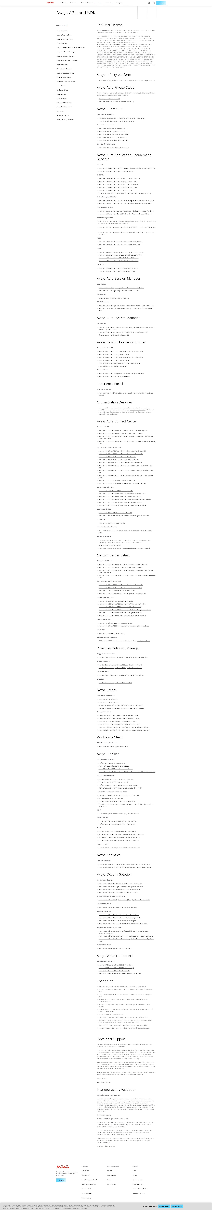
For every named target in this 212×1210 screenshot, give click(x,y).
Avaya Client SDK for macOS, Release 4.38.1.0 (113, 137)
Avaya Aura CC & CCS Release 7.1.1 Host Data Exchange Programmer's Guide (122, 505)
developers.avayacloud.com (146, 80)
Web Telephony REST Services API (109, 99)
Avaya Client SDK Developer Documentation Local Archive (117, 121)
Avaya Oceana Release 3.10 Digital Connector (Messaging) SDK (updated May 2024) (124, 900)
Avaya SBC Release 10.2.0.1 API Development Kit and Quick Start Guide (121, 357)
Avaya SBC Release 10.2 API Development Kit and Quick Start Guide (119, 363)
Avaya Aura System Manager (66, 56)
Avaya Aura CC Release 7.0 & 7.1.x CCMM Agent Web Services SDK (119, 460)
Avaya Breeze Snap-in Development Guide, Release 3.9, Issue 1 (118, 721)
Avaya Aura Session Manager (66, 52)
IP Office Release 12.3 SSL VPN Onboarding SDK (113, 782)
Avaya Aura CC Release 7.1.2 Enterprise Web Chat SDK (115, 513)
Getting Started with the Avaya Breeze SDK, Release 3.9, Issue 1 (118, 715)
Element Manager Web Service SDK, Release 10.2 (114, 298)
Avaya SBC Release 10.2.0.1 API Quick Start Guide (114, 360)
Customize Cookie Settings (150, 1206)
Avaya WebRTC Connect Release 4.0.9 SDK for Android (115, 965)
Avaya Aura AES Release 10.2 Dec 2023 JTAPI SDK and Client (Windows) (121, 242)
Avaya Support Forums (104, 1082)
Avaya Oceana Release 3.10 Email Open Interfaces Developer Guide (119, 918)
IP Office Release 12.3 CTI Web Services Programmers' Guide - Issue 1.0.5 (121, 834)
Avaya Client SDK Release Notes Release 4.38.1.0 (114, 148)
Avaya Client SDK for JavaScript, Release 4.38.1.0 (114, 134)
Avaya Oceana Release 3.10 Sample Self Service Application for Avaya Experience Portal (126, 936)
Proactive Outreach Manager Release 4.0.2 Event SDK (115, 683)
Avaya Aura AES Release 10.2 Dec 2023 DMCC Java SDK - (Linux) (118, 182)
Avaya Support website (137, 410)
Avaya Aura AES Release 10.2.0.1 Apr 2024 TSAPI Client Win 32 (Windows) (121, 252)
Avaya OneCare (101, 1078)
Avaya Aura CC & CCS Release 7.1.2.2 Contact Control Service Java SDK (121, 434)
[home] (50, 3)
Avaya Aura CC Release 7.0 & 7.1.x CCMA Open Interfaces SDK (117, 457)
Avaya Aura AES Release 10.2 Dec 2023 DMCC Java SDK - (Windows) (119, 179)
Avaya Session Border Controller (67, 60)
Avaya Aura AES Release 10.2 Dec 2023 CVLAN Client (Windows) (118, 268)
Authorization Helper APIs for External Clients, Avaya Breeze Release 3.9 (121, 705)
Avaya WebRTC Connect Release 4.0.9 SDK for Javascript (116, 968)
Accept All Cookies (177, 1206)
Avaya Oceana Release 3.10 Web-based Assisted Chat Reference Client (120, 884)
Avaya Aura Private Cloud (65, 39)
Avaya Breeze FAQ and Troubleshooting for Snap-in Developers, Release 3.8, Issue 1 (124, 730)
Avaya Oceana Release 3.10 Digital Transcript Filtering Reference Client (121, 887)
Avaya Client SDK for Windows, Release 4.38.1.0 (113, 140)
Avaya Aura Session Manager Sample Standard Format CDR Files (119, 291)
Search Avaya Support (104, 1115)
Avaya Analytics (62, 98)
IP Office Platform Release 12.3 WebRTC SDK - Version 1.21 (117, 824)
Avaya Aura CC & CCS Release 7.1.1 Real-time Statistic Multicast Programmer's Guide (125, 499)
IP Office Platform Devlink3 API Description (112, 763)
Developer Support (63, 115)
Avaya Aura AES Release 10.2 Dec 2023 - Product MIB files (116, 171)
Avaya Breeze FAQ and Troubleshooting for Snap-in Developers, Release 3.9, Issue (124, 727)
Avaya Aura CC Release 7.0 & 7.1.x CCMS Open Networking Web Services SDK (122, 451)
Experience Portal (62, 65)
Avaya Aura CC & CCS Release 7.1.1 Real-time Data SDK (116, 491)
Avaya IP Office (61, 94)
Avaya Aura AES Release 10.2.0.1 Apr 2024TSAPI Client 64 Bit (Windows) (121, 255)
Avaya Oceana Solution (64, 103)
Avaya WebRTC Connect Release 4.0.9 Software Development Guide (120, 974)
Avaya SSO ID (139, 1074)
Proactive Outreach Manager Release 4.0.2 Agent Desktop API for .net (120, 665)
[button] (154, 3)
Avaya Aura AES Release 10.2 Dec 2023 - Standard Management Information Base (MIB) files (127, 168)
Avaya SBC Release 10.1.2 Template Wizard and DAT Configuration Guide (121, 374)
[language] (149, 3)
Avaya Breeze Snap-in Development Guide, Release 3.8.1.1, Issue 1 (119, 724)
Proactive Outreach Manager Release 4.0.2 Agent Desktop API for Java (120, 668)
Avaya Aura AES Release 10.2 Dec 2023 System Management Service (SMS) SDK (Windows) (126, 201)
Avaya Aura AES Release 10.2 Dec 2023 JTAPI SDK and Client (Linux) (119, 245)
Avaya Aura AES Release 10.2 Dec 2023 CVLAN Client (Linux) (117, 271)
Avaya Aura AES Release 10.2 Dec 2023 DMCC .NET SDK (116, 190)
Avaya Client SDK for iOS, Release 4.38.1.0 (112, 131)
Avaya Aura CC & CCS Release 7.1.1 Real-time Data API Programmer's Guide (122, 494)
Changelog (60, 111)
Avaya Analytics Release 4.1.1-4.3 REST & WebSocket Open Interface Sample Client (124, 864)
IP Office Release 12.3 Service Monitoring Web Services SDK (117, 831)
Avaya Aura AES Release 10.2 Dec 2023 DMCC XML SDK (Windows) (119, 184)
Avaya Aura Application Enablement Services (71, 48)
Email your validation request (106, 1146)
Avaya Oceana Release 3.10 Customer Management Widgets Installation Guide (123, 924)
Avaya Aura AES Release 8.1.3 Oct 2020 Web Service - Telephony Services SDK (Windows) (126, 211)
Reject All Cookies (164, 1206)
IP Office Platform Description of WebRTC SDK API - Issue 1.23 (118, 821)
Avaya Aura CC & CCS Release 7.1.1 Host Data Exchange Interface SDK (120, 502)
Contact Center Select (64, 77)
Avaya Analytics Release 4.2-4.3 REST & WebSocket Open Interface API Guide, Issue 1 (125, 867)
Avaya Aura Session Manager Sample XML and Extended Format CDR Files (121, 288)
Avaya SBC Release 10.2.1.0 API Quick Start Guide (114, 354)
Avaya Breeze (61, 86)
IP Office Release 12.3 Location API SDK (111, 798)
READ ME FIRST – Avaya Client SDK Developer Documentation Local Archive (122, 118)
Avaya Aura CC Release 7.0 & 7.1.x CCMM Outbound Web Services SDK (120, 463)
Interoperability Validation (65, 120)
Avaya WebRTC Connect (64, 107)
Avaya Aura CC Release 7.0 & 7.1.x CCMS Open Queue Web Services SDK (121, 454)
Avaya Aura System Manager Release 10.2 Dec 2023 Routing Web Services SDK (123, 332)
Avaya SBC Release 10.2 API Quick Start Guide (113, 366)
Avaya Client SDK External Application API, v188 (113, 747)
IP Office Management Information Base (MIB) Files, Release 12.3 (119, 814)
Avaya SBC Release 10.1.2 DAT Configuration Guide (114, 376)
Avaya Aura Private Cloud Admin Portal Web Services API (116, 102)
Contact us (161, 3)
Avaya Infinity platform (64, 35)
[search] (154, 3)
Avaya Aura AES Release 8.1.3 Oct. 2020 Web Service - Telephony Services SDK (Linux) (125, 214)
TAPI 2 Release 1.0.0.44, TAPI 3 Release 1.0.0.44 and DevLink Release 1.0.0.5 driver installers (127, 772)
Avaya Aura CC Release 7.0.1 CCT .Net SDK (112, 523)
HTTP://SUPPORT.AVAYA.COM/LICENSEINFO (110, 44)
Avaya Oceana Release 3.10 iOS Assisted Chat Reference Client (118, 892)
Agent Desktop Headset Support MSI (110, 545)
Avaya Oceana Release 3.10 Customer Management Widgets (117, 921)
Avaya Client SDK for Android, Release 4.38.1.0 (113, 129)
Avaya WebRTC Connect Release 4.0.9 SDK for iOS (114, 971)
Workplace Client (62, 90)
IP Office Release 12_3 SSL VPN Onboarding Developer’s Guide (118, 785)
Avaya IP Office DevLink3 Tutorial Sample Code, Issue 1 (116, 769)
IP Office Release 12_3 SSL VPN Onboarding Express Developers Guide (120, 788)
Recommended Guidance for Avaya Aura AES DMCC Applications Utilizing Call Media (125, 193)
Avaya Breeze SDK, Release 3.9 (108, 699)
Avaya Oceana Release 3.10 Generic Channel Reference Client (118, 907)
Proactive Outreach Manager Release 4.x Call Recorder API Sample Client (121, 675)
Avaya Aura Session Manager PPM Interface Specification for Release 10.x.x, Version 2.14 (126, 306)
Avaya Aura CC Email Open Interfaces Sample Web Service (117, 480)
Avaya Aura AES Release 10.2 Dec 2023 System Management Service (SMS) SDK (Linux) (125, 204)
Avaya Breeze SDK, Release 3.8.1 (109, 702)
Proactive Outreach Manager (66, 81)
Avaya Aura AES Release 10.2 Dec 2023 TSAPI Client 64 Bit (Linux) (118, 261)
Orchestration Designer (64, 69)
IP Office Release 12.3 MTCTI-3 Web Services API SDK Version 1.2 (119, 840)
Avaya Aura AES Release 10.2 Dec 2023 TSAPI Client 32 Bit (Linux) (118, 258)
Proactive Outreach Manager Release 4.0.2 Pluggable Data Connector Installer (123, 657)
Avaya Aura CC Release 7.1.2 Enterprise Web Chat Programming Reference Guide (124, 516)
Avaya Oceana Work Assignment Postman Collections (115, 948)
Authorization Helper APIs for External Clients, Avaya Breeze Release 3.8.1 (121, 708)
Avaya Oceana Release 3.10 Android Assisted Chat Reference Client (119, 889)
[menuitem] (63, 3)
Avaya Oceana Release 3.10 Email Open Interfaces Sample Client (119, 915)
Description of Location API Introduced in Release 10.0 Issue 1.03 (119, 795)
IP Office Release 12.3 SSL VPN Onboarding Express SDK (116, 779)
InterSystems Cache (143, 641)
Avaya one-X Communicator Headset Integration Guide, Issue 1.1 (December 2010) (124, 548)
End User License (62, 31)
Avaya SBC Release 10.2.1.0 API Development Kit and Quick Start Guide (121, 352)
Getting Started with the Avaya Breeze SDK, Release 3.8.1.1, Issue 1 (119, 718)
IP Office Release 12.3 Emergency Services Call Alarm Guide (117, 801)
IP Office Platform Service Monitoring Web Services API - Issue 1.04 (119, 837)
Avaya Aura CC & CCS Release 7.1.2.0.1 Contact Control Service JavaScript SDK (123, 431)
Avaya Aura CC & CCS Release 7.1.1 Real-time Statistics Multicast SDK (120, 497)
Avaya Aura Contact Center (65, 73)
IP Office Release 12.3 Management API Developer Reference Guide (119, 848)
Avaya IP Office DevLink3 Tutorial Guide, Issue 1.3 (114, 766)
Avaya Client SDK (62, 43)
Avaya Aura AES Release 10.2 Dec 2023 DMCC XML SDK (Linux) (118, 187)
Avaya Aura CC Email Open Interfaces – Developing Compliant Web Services (122, 483)
